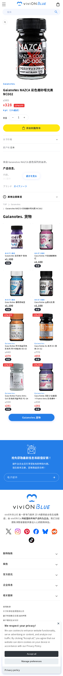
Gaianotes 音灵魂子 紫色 (16, 255)
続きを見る (31, 176)
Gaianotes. (9, 83)
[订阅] (54, 477)
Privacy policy (12, 670)
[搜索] (56, 12)
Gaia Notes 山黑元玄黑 (44, 302)
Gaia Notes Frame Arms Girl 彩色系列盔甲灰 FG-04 (16, 397)
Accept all (31, 654)
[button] (3, 4)
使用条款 (7, 606)
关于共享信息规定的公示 (13, 611)
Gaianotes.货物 (31, 417)
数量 (5, 117)
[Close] (58, 623)
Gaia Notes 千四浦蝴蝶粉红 (45, 257)
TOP (5, 204)
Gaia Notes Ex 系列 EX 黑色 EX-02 (45, 347)
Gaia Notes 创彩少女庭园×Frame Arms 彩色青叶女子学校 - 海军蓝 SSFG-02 (45, 397)
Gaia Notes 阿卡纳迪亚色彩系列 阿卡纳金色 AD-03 (16, 347)
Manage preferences (31, 661)
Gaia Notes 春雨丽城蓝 (15, 302)
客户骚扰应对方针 (11, 620)
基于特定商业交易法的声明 (14, 615)
